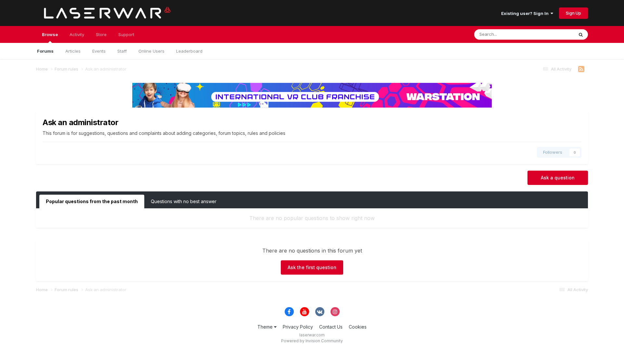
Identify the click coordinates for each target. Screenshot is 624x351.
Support (126, 34)
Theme (265, 327)
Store (101, 34)
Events (99, 51)
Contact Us (331, 327)
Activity (77, 34)
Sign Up (573, 13)
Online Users (151, 51)
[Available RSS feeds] (581, 69)
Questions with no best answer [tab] (183, 201)
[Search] (581, 34)
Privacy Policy (298, 327)
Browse (50, 34)
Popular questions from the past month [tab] (92, 201)
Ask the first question (312, 267)
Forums (45, 51)
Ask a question (558, 177)
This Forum (554, 34)
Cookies (358, 327)
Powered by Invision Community (312, 340)
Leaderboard (189, 51)
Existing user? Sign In (526, 13)
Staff (122, 51)
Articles (73, 51)
